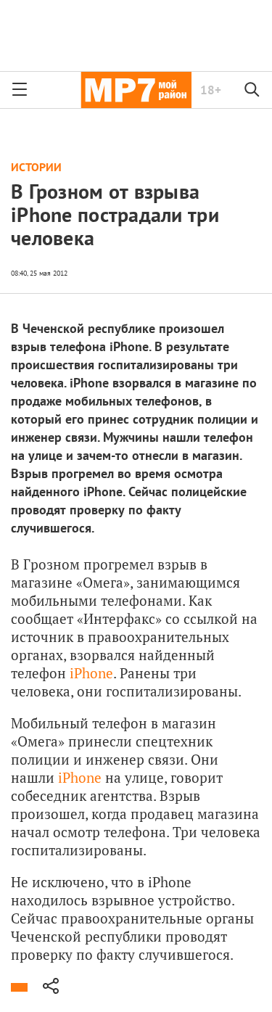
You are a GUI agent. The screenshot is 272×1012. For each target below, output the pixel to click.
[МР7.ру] (136, 90)
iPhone (91, 673)
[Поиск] (252, 90)
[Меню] (19, 90)
